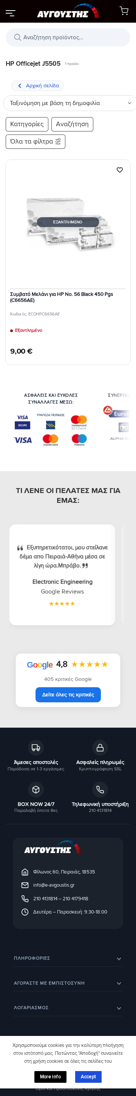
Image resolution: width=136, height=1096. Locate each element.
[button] (10, 12)
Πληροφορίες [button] (32, 958)
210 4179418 (75, 899)
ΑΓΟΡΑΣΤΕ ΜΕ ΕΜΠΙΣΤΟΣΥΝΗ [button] (49, 983)
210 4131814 (45, 899)
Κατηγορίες (27, 124)
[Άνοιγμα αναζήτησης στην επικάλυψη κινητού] (68, 37)
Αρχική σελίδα (42, 85)
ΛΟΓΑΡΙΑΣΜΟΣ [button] (31, 1008)
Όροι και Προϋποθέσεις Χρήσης (68, 1088)
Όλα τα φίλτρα (31, 141)
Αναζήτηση (72, 124)
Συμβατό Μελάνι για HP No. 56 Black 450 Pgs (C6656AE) (61, 297)
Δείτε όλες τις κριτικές (68, 694)
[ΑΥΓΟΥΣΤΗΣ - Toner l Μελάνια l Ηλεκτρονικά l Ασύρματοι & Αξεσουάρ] (68, 11)
